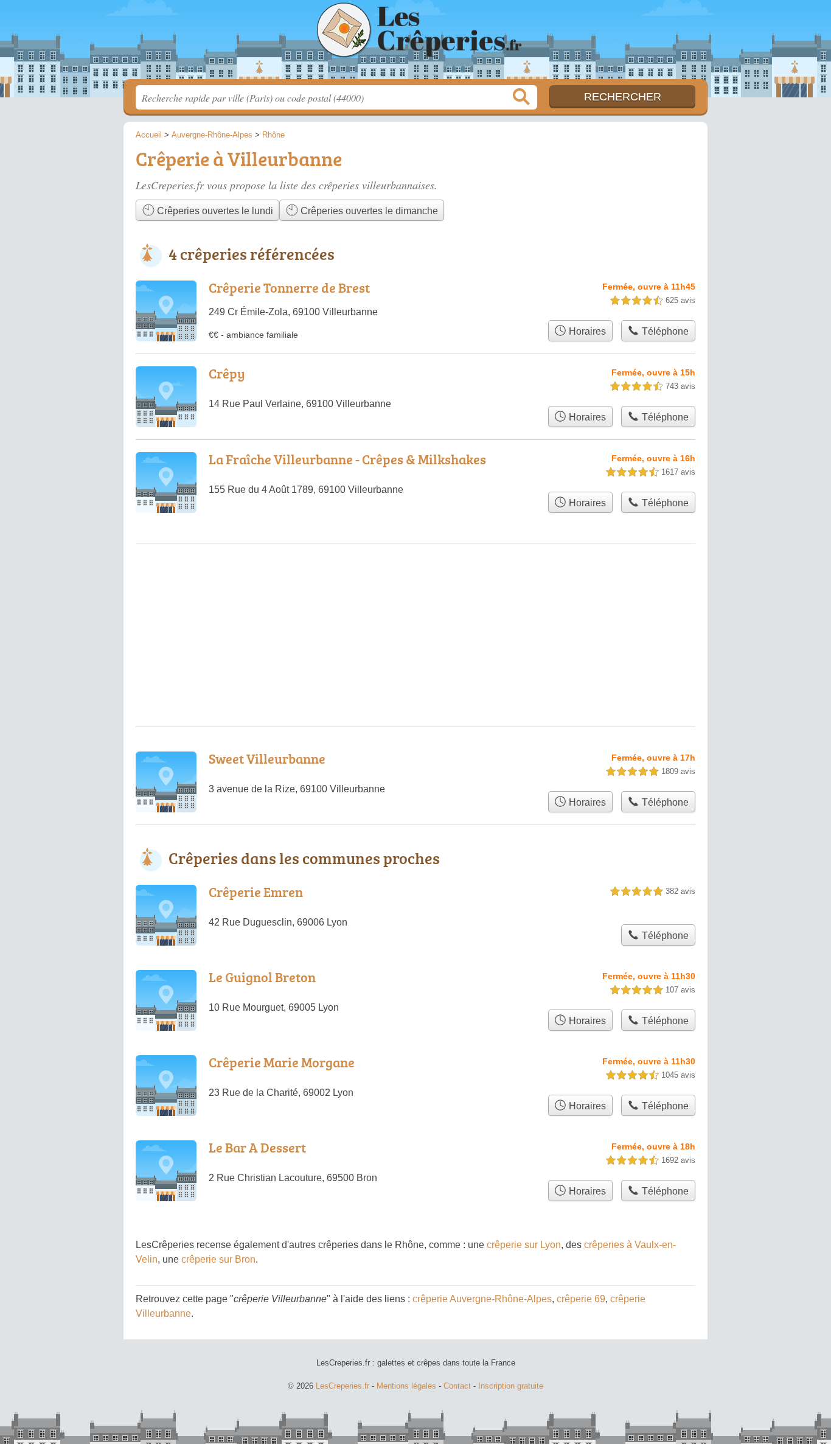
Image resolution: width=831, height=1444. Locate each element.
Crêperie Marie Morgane (282, 1062)
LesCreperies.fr (415, 43)
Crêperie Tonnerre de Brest (289, 287)
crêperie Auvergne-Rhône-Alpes (482, 1299)
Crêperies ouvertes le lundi (214, 211)
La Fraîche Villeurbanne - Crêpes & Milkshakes (347, 459)
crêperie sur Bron (218, 1259)
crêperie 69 (581, 1299)
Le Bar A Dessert (257, 1147)
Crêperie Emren (256, 891)
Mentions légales (406, 1385)
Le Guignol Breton (262, 977)
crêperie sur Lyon (524, 1245)
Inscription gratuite (510, 1385)
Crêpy (227, 373)
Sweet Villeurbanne (267, 758)
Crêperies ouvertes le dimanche (368, 211)
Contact (457, 1385)
